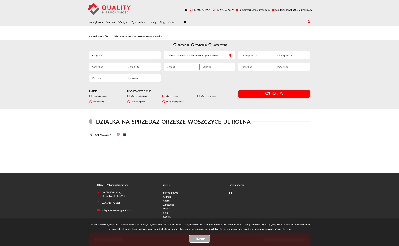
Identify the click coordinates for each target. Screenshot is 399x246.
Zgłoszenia (168, 204)
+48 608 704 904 (111, 203)
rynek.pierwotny (100, 96)
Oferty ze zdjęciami (139, 96)
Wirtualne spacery (138, 101)
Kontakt (172, 22)
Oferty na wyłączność (175, 101)
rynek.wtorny (98, 101)
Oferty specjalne (173, 96)
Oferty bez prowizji (208, 96)
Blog (162, 22)
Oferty (121, 22)
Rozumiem (199, 238)
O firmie (110, 22)
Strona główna (95, 22)
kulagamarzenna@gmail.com (117, 210)
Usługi (152, 22)
